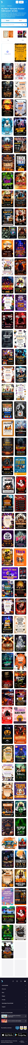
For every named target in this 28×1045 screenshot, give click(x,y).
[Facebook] (13, 981)
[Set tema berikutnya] (26, 35)
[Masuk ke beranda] (1, 2)
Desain (7, 20)
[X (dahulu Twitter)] (21, 981)
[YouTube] (25, 981)
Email (20, 20)
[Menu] (26, 2)
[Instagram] (17, 981)
